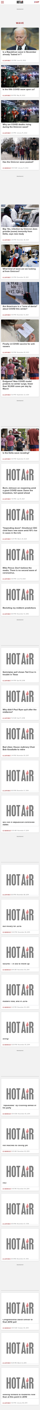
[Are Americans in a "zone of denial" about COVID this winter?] (20, 293)
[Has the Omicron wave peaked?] (20, 149)
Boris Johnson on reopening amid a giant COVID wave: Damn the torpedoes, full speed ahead (19, 490)
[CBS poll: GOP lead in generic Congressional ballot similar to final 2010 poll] (20, 1308)
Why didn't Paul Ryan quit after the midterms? (20, 710)
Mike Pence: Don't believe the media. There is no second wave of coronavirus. (20, 570)
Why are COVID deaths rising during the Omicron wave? (17, 125)
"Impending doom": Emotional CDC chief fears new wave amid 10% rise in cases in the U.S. (20, 530)
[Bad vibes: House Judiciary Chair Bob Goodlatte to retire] (20, 734)
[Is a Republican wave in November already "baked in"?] (20, 39)
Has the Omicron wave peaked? (18, 162)
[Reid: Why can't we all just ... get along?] (20, 1027)
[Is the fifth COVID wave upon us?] (20, 76)
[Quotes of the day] (20, 880)
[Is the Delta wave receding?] (20, 440)
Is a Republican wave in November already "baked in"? (19, 53)
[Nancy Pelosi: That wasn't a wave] (20, 776)
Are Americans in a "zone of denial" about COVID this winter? (20, 307)
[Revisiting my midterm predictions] (20, 595)
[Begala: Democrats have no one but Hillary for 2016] (20, 915)
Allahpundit (7, 60)
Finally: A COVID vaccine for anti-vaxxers (19, 345)
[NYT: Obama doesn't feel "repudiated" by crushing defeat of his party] (20, 1094)
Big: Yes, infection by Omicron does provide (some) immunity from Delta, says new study (20, 231)
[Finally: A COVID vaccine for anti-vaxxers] (20, 331)
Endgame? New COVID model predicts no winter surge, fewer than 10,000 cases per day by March (18, 385)
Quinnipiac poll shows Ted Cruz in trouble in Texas (19, 673)
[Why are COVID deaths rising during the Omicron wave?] (20, 111)
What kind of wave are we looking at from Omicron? (19, 270)
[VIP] (36, 2)
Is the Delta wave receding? (16, 453)
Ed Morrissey (7, 168)
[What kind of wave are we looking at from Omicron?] (20, 256)
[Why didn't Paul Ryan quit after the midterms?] (20, 696)
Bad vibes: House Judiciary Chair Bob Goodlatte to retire (19, 748)
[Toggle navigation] (2, 2)
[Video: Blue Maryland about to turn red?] (20, 1171)
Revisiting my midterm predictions (19, 608)
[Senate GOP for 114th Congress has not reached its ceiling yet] (20, 1134)
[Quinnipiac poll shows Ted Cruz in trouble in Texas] (20, 659)
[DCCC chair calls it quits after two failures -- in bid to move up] (20, 952)
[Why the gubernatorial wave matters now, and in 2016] (20, 990)
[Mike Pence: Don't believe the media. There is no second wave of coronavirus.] (20, 555)
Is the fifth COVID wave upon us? (19, 89)
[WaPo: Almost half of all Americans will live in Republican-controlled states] (20, 811)
